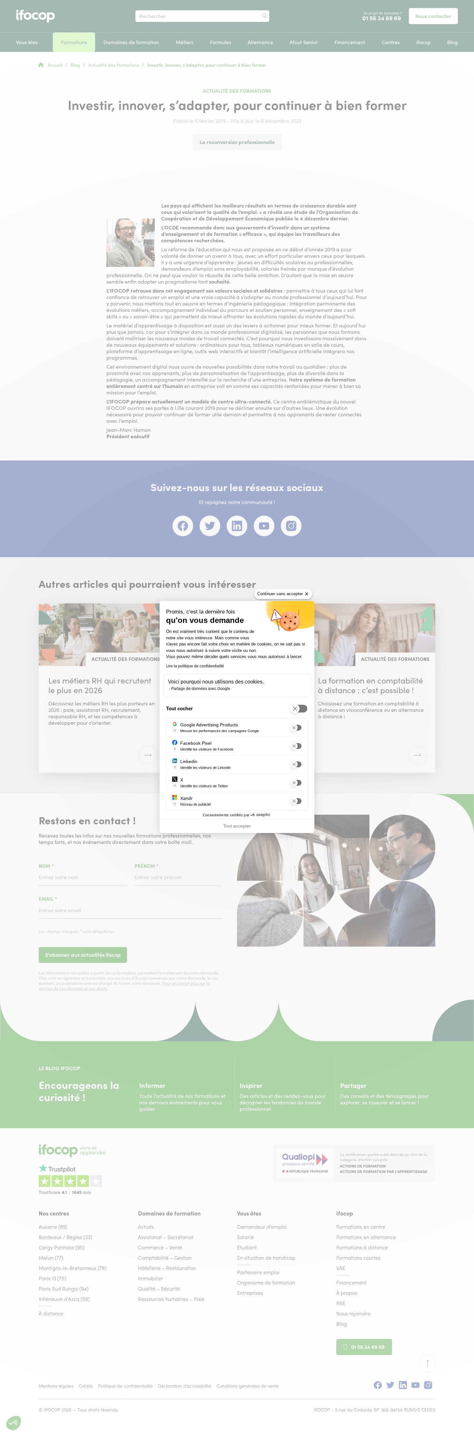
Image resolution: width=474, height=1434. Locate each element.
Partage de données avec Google (200, 688)
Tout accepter (237, 825)
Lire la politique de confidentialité (195, 666)
